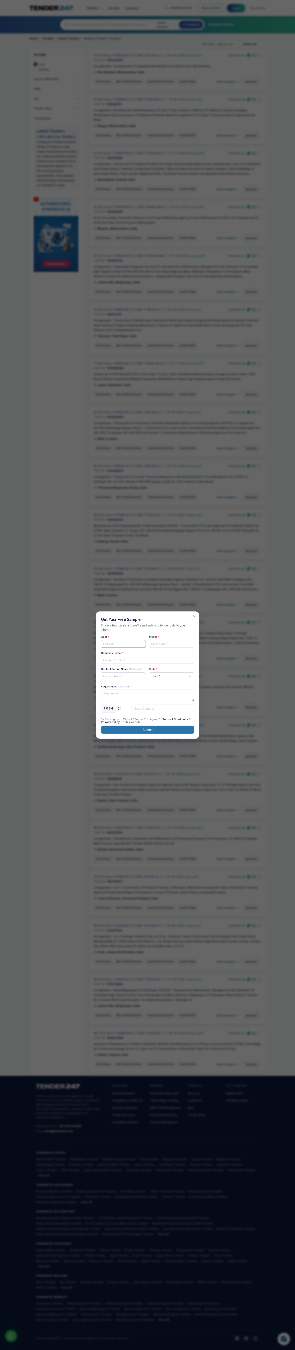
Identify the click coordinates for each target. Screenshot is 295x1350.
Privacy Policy (110, 721)
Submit (147, 730)
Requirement (115, 686)
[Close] (194, 616)
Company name (112, 652)
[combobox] (171, 676)
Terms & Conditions (175, 719)
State (153, 669)
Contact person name (121, 669)
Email (105, 636)
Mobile (154, 636)
